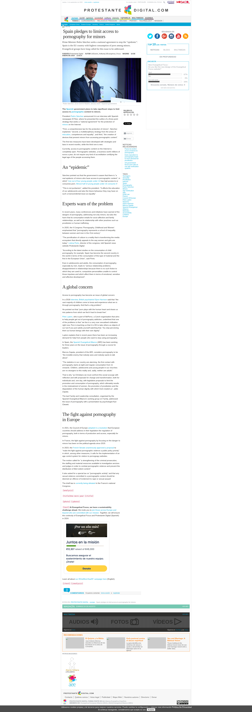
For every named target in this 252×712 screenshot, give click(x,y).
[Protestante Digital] (126, 10)
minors (65, 124)
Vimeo (186, 630)
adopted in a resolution (97, 428)
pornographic (78, 112)
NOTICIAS (154, 50)
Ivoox (73, 630)
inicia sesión (88, 2)
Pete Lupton (67, 317)
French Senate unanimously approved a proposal (93, 448)
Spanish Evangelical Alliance (85, 342)
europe (65, 24)
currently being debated (85, 483)
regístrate (96, 2)
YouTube (178, 630)
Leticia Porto (74, 243)
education (66, 134)
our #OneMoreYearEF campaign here (91, 579)
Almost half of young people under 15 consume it (96, 184)
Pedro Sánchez (77, 116)
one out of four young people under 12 (84, 181)
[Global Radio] (171, 2)
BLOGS (166, 50)
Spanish (70, 109)
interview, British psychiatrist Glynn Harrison (89, 299)
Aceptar (151, 710)
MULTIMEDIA (179, 50)
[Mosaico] (182, 2)
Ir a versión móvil (131, 2)
